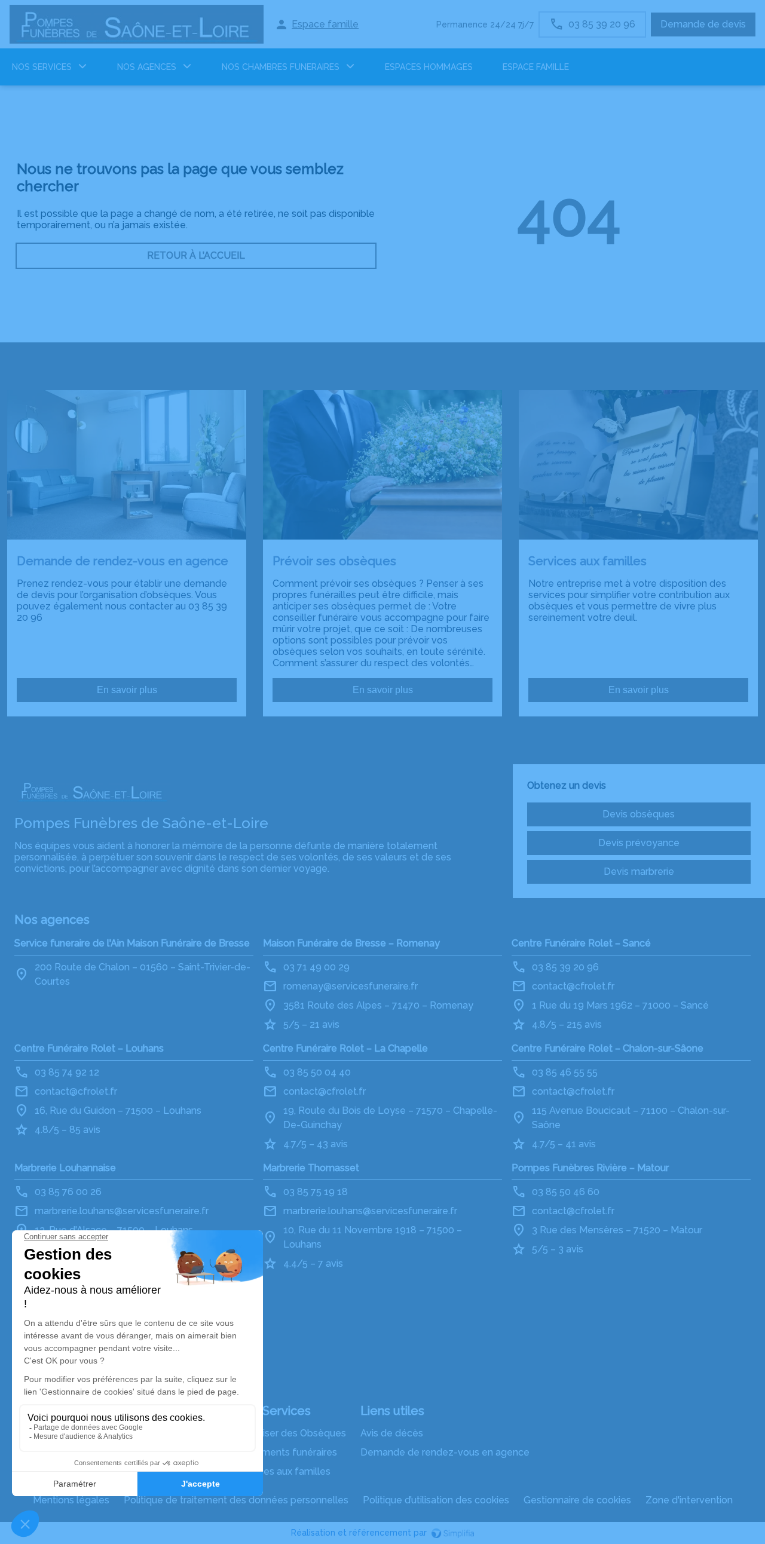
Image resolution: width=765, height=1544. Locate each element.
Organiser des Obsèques (291, 1433)
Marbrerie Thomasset (311, 1168)
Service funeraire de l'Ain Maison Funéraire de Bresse (132, 943)
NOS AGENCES (146, 67)
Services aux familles (283, 1471)
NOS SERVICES (42, 67)
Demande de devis (703, 24)
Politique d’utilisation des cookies (436, 1500)
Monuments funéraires (286, 1452)
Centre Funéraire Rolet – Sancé (581, 943)
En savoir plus (127, 690)
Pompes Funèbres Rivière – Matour (590, 1168)
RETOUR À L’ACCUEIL (196, 255)
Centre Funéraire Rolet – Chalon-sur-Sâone (607, 1048)
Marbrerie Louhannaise (65, 1168)
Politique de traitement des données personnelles (236, 1500)
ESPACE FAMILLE (536, 67)
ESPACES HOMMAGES (429, 67)
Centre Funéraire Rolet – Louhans (89, 1048)
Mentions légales (71, 1500)
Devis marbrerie (639, 871)
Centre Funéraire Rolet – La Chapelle (345, 1048)
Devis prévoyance (639, 842)
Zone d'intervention (689, 1500)
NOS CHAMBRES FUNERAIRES (280, 67)
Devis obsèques (638, 814)
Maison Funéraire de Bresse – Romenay (351, 943)
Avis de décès (391, 1433)
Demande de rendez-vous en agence (445, 1452)
